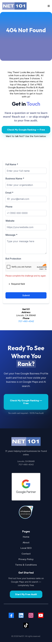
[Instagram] (31, 615)
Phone (8, 206)
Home (26, 536)
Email (9, 192)
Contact (26, 553)
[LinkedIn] (21, 615)
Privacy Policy (26, 559)
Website (9, 220)
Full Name (11, 164)
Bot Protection (13, 258)
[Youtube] (41, 615)
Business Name (14, 178)
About (26, 542)
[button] (48, 6)
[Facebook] (11, 615)
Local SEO (26, 548)
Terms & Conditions (26, 564)
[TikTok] (26, 625)
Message (11, 234)
